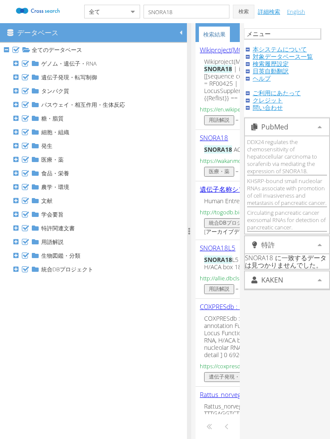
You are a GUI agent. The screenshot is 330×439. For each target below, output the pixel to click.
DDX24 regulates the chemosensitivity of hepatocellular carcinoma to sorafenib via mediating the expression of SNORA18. (282, 156)
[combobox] (105, 11)
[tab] (214, 34)
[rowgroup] (95, 241)
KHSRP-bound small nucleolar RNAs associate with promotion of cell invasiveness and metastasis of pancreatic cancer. (287, 192)
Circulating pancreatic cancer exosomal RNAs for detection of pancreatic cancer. (286, 220)
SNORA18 (214, 137)
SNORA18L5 (217, 248)
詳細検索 (269, 11)
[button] (243, 11)
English (296, 11)
